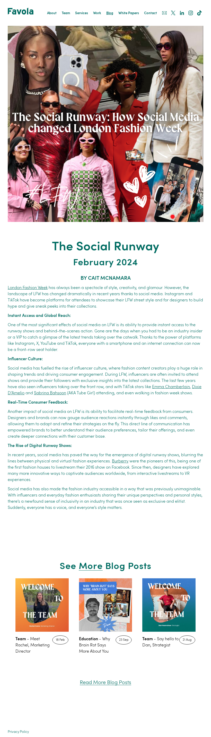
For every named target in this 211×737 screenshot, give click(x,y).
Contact (150, 13)
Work (97, 13)
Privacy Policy (18, 732)
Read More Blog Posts (105, 682)
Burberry (120, 461)
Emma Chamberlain (171, 387)
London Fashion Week (28, 288)
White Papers (128, 13)
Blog (109, 13)
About (52, 13)
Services (81, 13)
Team (66, 13)
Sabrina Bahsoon (50, 393)
